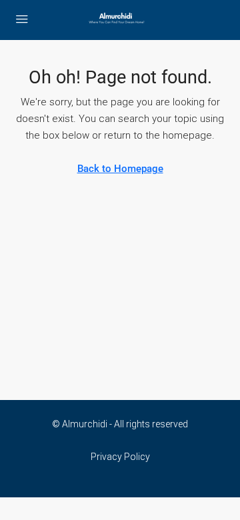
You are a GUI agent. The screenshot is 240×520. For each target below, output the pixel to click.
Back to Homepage (120, 169)
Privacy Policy (120, 456)
